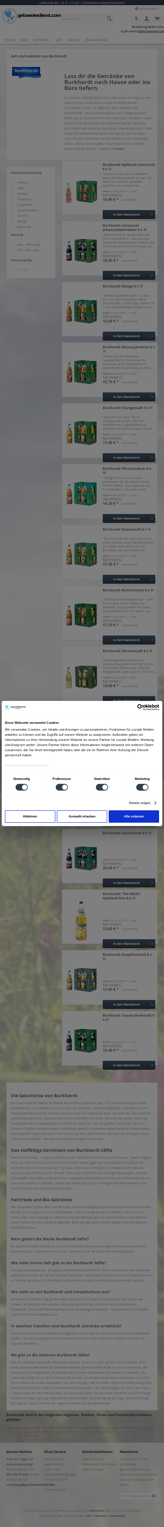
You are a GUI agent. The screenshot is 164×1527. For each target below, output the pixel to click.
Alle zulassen (134, 816)
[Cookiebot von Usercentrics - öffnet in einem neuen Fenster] (140, 707)
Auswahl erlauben (82, 816)
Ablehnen (30, 816)
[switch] (62, 787)
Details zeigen (139, 803)
